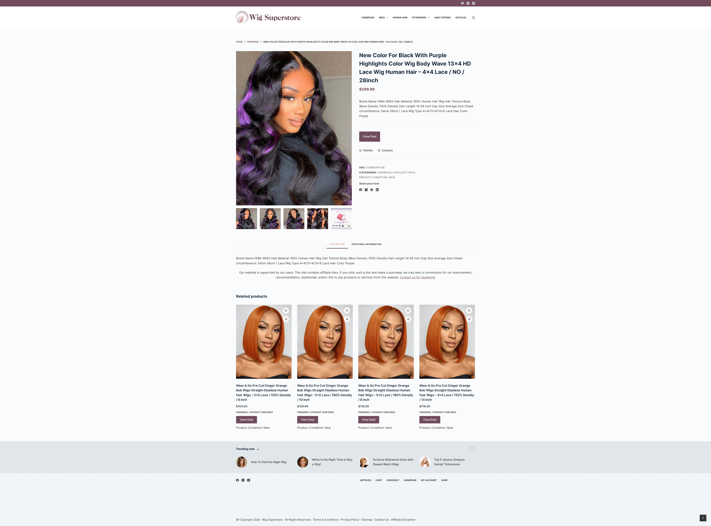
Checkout (393, 480)
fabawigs (384, 172)
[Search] (473, 17)
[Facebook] (462, 3)
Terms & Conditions (326, 519)
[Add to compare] (286, 319)
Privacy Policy (350, 519)
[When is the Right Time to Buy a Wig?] (302, 462)
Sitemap (366, 519)
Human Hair (400, 17)
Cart (379, 480)
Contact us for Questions (417, 277)
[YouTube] (473, 3)
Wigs (382, 17)
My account (429, 480)
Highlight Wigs (404, 172)
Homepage (368, 17)
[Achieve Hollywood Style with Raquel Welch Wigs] (363, 462)
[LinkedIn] (377, 189)
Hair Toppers (442, 17)
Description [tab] (337, 244)
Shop (444, 480)
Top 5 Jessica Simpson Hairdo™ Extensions (449, 462)
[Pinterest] (371, 189)
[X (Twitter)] (468, 3)
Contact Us (381, 519)
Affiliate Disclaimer (403, 519)
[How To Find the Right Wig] (241, 462)
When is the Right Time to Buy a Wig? (332, 462)
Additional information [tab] (366, 244)
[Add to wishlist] (286, 310)
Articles (460, 17)
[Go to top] (703, 518)
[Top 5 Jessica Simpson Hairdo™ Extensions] (424, 462)
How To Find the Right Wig (268, 462)
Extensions (419, 17)
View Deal (369, 136)
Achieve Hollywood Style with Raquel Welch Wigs (393, 462)
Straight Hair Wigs (261, 412)
